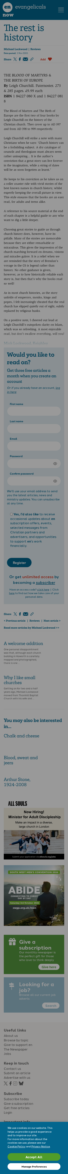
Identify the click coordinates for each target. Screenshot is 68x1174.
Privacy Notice (40, 1146)
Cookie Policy (17, 1146)
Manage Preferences (34, 1166)
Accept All (34, 1156)
